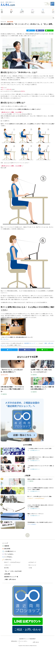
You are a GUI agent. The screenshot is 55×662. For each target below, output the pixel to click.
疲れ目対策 (11, 12)
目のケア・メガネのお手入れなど (12, 562)
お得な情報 (7, 574)
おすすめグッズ (32, 562)
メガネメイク (7, 565)
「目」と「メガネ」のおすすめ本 (12, 571)
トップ (6, 543)
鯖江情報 (6, 567)
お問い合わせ (36, 642)
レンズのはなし (43, 12)
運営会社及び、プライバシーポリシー (19, 642)
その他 (30, 567)
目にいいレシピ (32, 565)
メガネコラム (53, 12)
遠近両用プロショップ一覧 (11, 576)
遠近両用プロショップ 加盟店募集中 (27, 638)
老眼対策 (2, 12)
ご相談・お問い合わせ (10, 579)
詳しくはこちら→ (5, 339)
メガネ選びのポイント (22, 12)
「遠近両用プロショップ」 (29, 343)
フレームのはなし (32, 12)
